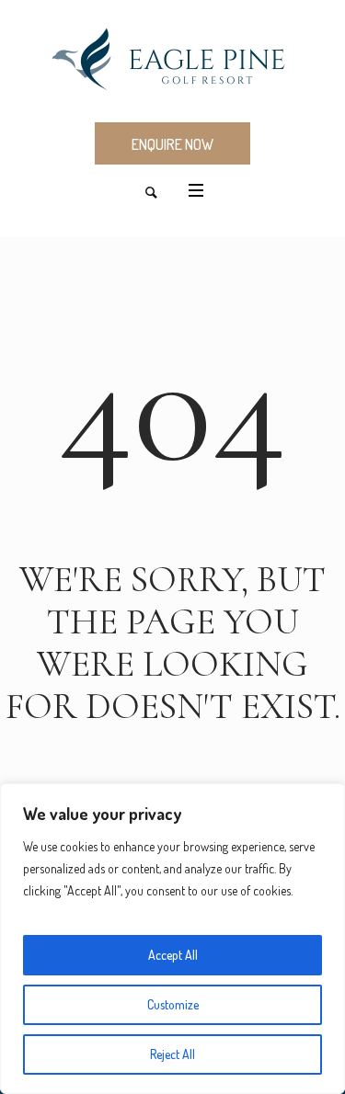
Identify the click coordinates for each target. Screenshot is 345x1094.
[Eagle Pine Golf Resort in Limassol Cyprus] (172, 59)
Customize (173, 1004)
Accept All (173, 955)
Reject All (172, 1054)
